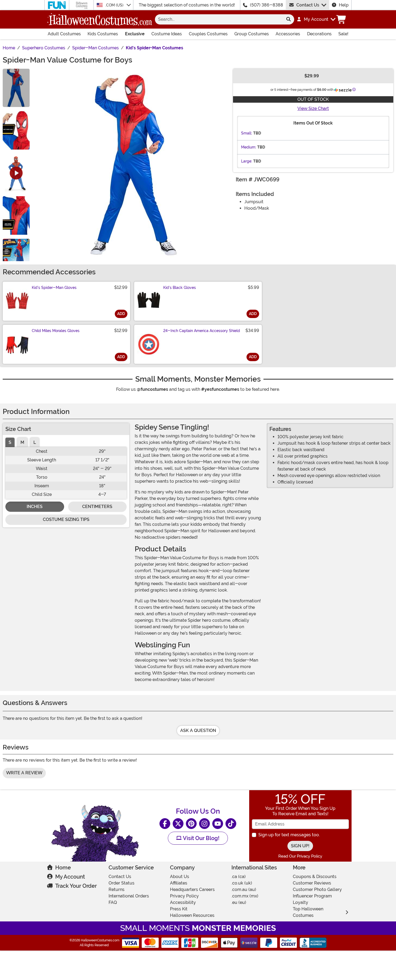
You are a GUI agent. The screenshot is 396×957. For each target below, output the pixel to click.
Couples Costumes (208, 33)
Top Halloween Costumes (308, 912)
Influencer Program (312, 896)
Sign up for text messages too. (289, 834)
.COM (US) (114, 5)
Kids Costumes (103, 33)
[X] (178, 823)
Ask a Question (198, 730)
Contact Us (307, 5)
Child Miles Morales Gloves (55, 331)
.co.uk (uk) (241, 883)
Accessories (288, 33)
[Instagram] (204, 823)
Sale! (343, 33)
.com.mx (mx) (244, 896)
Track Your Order (76, 886)
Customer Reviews (312, 883)
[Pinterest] (191, 823)
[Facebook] (164, 823)
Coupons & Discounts (314, 876)
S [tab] (10, 442)
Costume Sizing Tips (66, 519)
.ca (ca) (238, 876)
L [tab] (34, 442)
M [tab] (22, 442)
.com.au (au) (243, 889)
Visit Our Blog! (201, 838)
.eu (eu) (238, 902)
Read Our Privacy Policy (300, 856)
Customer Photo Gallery (317, 889)
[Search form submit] (288, 19)
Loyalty (300, 902)
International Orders (129, 896)
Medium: (248, 147)
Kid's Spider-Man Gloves (54, 287)
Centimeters (97, 506)
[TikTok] (230, 823)
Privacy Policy (184, 896)
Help (344, 5)
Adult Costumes (64, 33)
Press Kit (178, 908)
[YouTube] (217, 823)
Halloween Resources (192, 915)
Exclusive (135, 33)
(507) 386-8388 (266, 5)
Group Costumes (251, 33)
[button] (316, 19)
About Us (179, 876)
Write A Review (24, 772)
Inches (35, 506)
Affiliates (178, 883)
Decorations (319, 33)
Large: (246, 161)
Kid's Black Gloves (179, 287)
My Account (70, 876)
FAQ (113, 902)
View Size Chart (313, 108)
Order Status (121, 883)
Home (63, 867)
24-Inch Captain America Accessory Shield (201, 331)
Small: (246, 133)
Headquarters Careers (192, 889)
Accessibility (183, 902)
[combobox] (219, 19)
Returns (116, 889)
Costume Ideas (166, 33)
